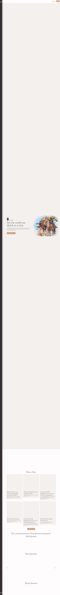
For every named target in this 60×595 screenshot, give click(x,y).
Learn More (8, 498)
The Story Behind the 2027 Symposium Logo (31, 492)
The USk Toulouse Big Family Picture (46, 519)
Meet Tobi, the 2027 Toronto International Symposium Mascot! (12, 493)
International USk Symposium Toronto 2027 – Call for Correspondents (47, 493)
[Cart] (54, 1)
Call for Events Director (13, 519)
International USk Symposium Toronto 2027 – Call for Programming (31, 520)
